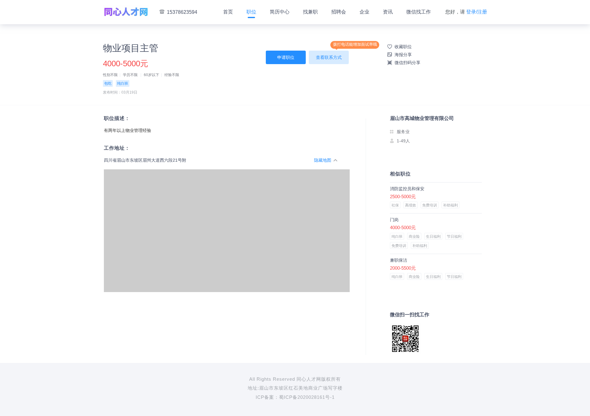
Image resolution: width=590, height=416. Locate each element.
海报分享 (403, 54)
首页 (228, 11)
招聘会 (338, 11)
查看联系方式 (329, 57)
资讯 (388, 11)
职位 (251, 11)
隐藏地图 (322, 160)
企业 (364, 11)
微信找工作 (418, 11)
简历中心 (279, 11)
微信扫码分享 (407, 62)
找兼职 (310, 11)
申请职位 (285, 57)
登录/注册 (476, 11)
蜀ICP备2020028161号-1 (307, 397)
